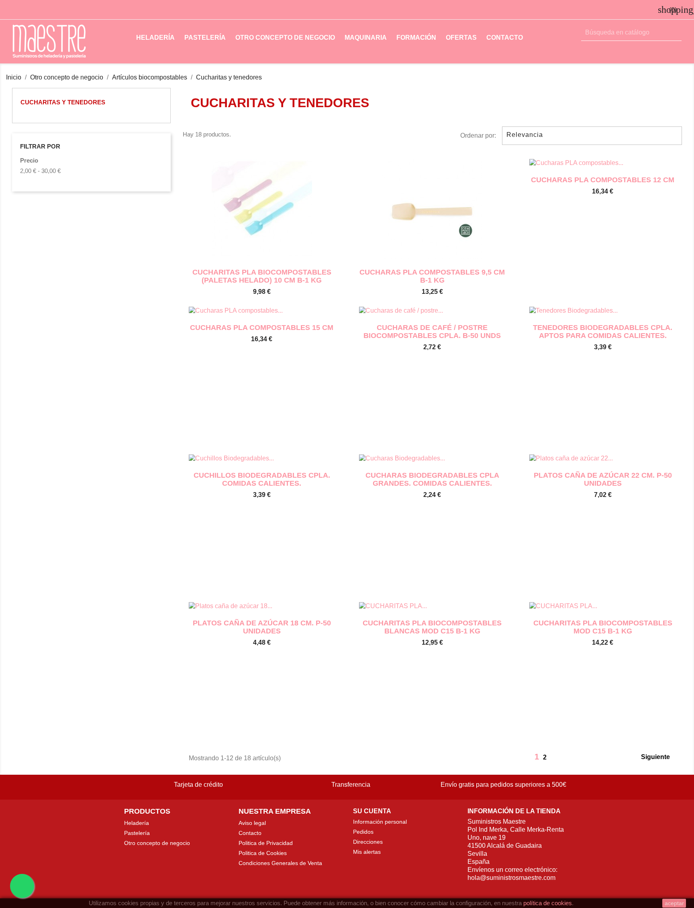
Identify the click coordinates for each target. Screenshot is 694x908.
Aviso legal (252, 823)
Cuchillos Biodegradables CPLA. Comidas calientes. (262, 479)
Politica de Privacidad (266, 843)
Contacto (504, 37)
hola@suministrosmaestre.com (511, 877)
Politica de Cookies (263, 853)
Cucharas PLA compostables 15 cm (261, 328)
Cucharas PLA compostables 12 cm (602, 180)
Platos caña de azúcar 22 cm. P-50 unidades (603, 479)
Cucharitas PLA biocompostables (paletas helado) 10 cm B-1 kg (261, 276)
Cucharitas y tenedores (62, 102)
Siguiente (660, 757)
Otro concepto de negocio (285, 37)
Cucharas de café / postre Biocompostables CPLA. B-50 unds (432, 332)
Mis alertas (367, 852)
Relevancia (591, 135)
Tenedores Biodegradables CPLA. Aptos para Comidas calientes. (602, 332)
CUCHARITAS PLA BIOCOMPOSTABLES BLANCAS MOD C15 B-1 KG (432, 627)
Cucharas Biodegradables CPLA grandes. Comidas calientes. (432, 479)
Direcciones (368, 842)
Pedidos (363, 832)
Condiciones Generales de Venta (280, 863)
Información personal (380, 821)
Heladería (155, 37)
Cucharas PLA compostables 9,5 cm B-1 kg (432, 276)
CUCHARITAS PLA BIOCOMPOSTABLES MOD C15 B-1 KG (602, 627)
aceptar (674, 903)
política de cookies (547, 903)
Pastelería (205, 37)
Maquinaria (366, 37)
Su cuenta (372, 811)
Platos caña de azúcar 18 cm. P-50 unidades (262, 627)
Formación (416, 37)
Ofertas (461, 37)
